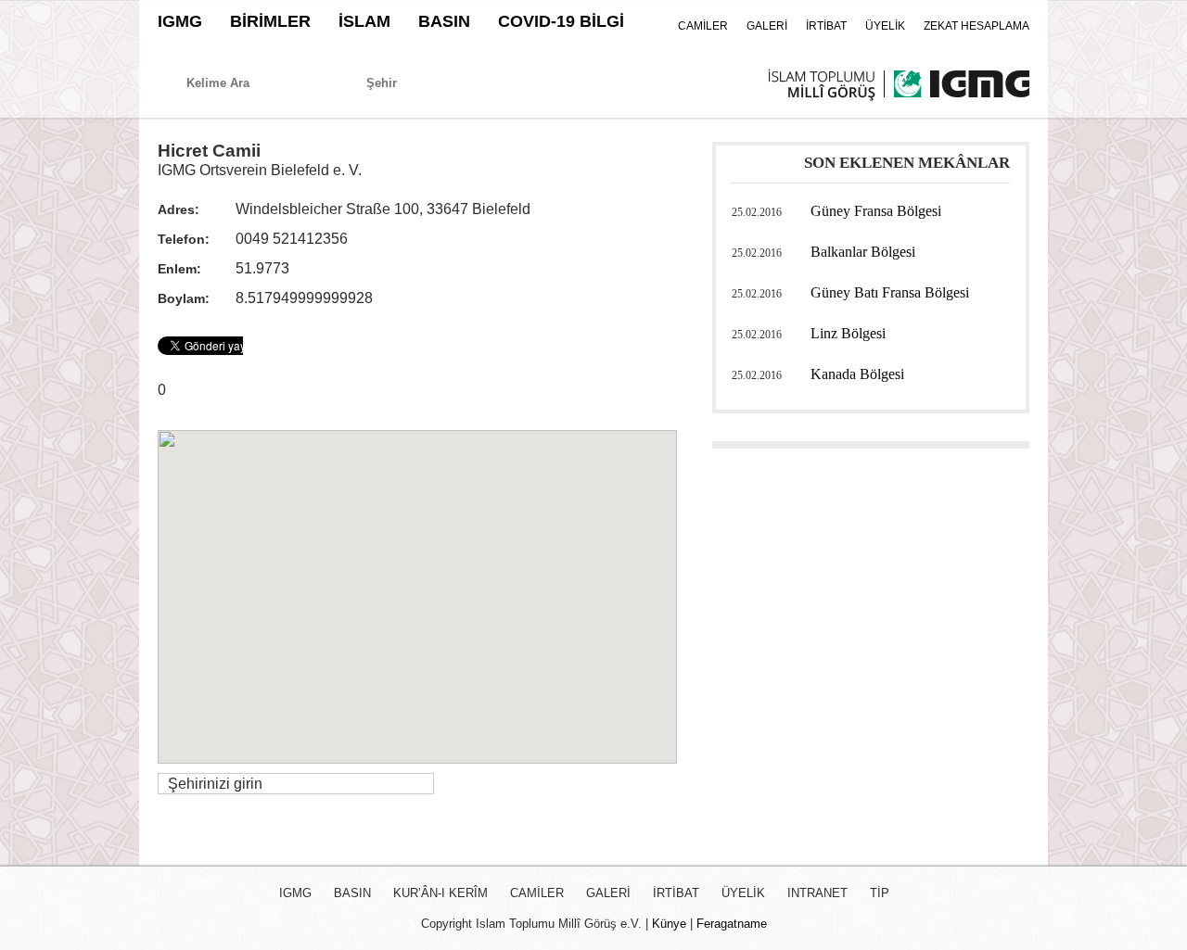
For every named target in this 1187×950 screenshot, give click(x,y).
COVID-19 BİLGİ (561, 21)
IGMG (180, 21)
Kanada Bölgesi (857, 374)
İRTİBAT (826, 25)
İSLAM (364, 21)
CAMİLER (703, 25)
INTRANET (817, 893)
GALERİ (767, 25)
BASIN (444, 21)
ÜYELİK (885, 25)
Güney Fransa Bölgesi (875, 211)
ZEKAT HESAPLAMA (976, 25)
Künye (669, 924)
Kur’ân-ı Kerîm (440, 893)
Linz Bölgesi (848, 333)
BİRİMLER (270, 21)
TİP (879, 893)
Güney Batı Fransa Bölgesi (889, 292)
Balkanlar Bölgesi (862, 252)
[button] (417, 586)
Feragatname (731, 924)
